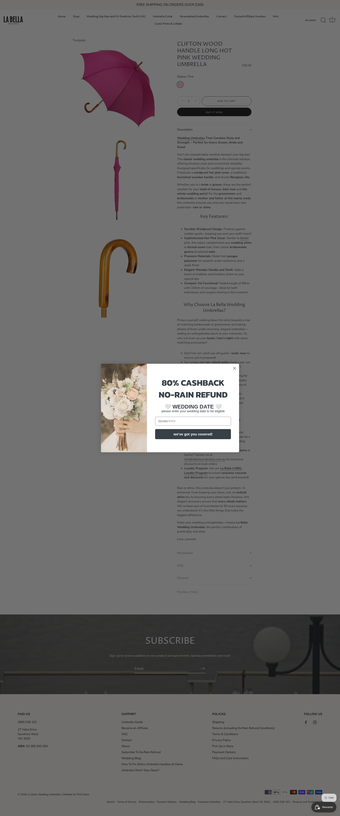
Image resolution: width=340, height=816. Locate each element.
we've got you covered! (193, 434)
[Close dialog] (234, 368)
